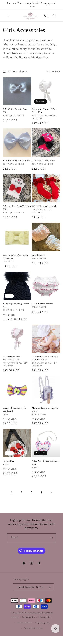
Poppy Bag (8, 461)
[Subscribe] (52, 537)
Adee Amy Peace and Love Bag (46, 462)
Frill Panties (38, 254)
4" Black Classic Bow (43, 160)
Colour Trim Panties (42, 303)
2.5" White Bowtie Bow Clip (15, 110)
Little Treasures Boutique (29, 613)
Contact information (33, 628)
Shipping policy (42, 623)
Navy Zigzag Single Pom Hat (16, 305)
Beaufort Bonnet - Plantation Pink (12, 358)
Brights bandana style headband (14, 409)
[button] (7, 16)
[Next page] (51, 493)
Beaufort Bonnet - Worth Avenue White (45, 358)
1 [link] (11, 492)
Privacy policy (44, 617)
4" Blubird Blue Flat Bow (16, 160)
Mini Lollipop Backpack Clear (45, 409)
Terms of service (24, 623)
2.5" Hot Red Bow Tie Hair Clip (17, 207)
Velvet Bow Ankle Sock (44, 206)
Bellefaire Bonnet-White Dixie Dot (45, 110)
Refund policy (28, 617)
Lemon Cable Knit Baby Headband (15, 256)
